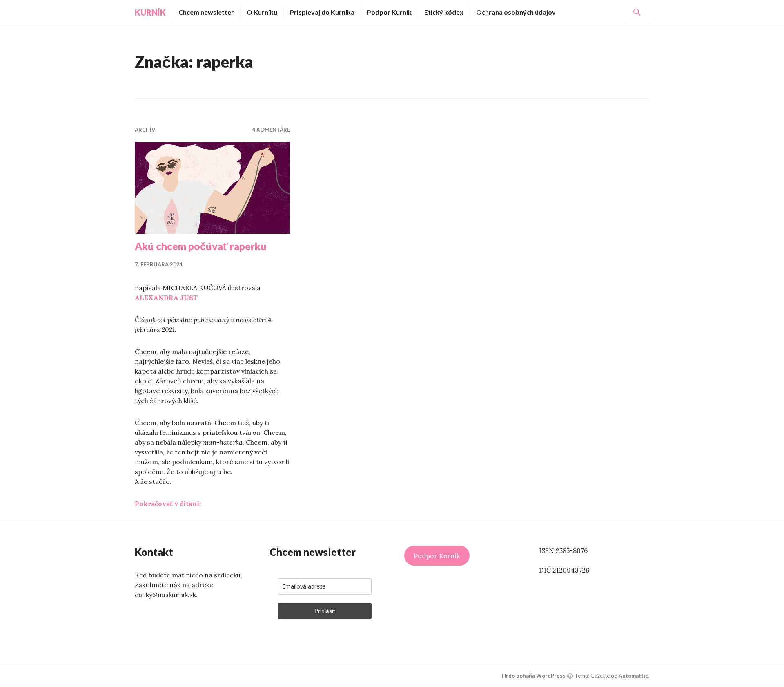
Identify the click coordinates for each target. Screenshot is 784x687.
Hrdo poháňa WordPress (534, 675)
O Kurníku (262, 12)
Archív (145, 129)
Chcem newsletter (206, 12)
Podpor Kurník (389, 12)
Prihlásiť (324, 611)
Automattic (633, 675)
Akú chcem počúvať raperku (201, 246)
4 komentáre (271, 129)
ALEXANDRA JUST (166, 297)
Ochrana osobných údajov (516, 12)
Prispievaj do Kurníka (322, 12)
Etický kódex (443, 12)
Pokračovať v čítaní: (168, 503)
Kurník (150, 12)
